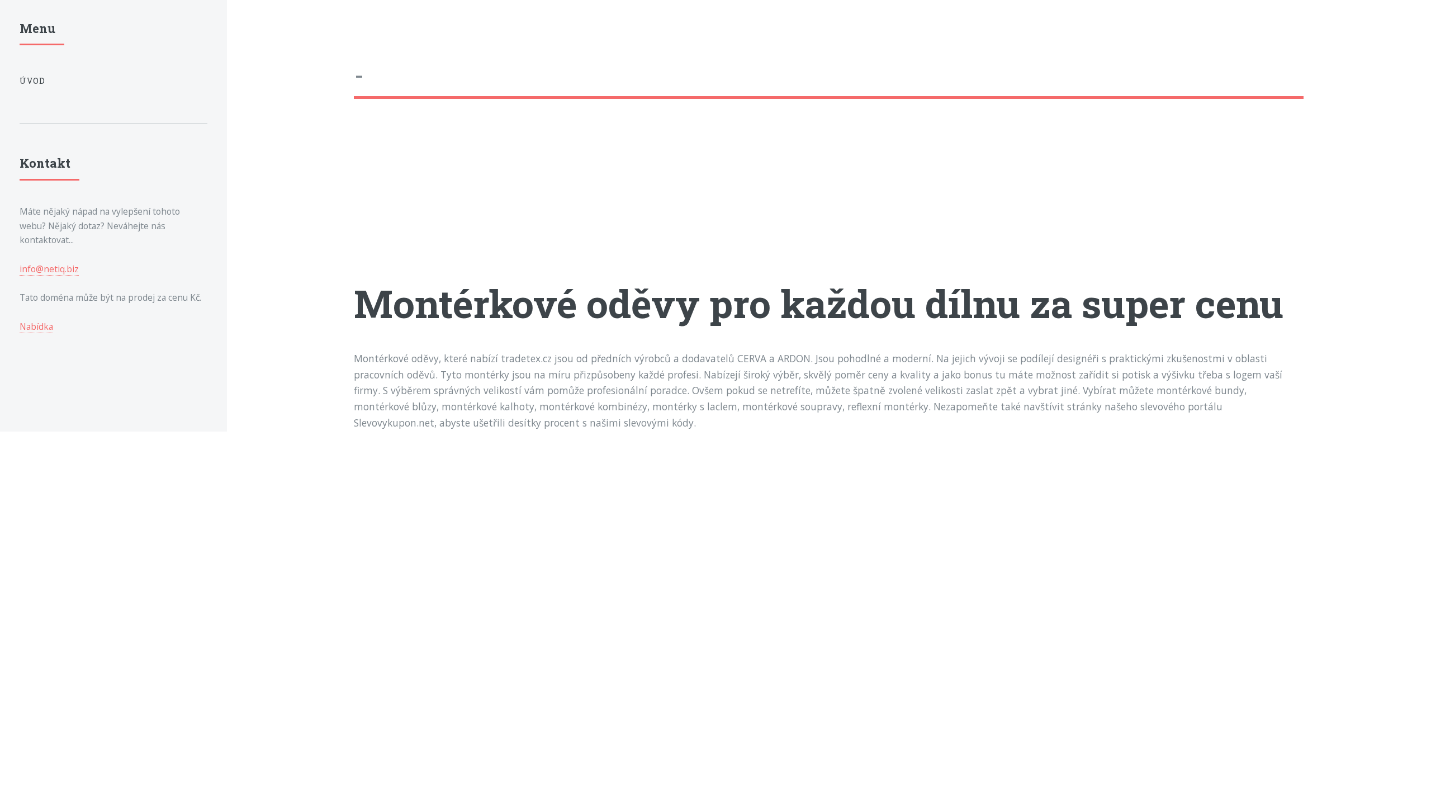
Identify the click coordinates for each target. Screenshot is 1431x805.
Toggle (253, 32)
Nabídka (36, 326)
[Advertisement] (689, 199)
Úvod (33, 80)
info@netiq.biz (49, 269)
